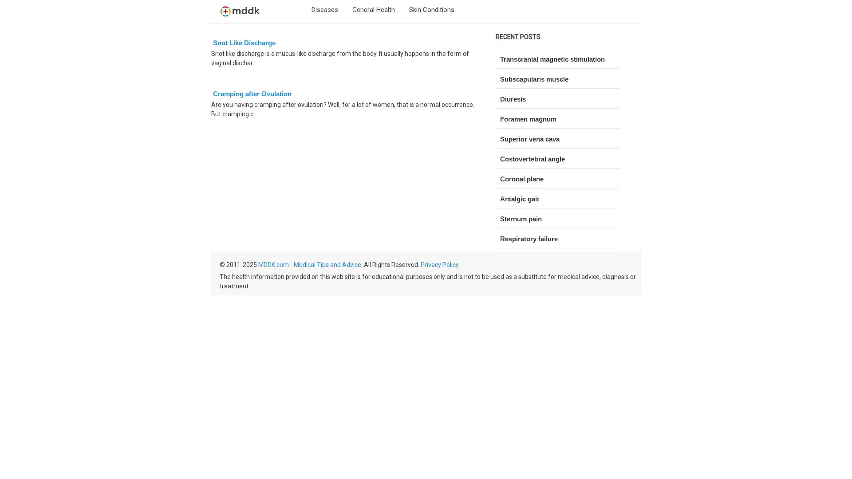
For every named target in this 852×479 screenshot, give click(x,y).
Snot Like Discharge (244, 43)
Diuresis (513, 99)
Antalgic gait (519, 199)
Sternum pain (521, 219)
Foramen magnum (528, 119)
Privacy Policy (440, 264)
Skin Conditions (431, 10)
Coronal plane (522, 179)
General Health (373, 10)
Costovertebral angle (532, 159)
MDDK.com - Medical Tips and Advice (309, 264)
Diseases (325, 10)
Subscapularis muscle (534, 79)
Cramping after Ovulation (252, 94)
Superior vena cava (530, 139)
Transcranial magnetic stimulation (552, 59)
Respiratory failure (529, 239)
